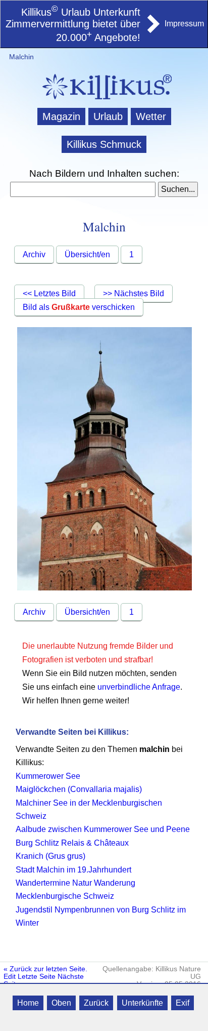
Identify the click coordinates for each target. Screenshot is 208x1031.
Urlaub (108, 116)
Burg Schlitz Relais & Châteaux (72, 843)
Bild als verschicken (79, 307)
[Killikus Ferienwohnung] (152, 29)
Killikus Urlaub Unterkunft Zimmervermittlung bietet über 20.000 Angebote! (73, 25)
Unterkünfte (142, 1003)
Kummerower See (48, 776)
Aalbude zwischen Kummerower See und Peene (103, 829)
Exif (182, 1003)
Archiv (34, 254)
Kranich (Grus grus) (50, 856)
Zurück (96, 1003)
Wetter (151, 116)
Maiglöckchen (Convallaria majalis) (79, 789)
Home (28, 1003)
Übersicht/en (87, 254)
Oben (61, 1003)
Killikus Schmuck (104, 144)
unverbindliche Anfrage (138, 687)
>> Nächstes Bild (133, 293)
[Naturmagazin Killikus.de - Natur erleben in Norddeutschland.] (104, 100)
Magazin (61, 116)
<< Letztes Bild (49, 293)
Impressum (184, 23)
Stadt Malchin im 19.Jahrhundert (73, 869)
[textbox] (82, 189)
